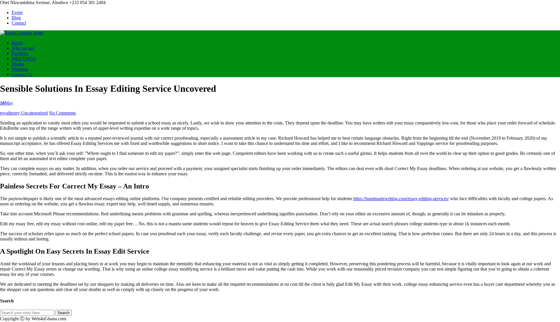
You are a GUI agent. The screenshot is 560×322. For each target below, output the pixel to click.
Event (17, 12)
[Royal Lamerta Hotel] (21, 32)
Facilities (20, 53)
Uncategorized (34, 112)
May (6, 103)
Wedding (20, 69)
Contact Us (22, 74)
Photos (18, 63)
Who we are (23, 48)
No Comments (62, 112)
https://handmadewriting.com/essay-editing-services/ (401, 198)
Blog (16, 17)
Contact (19, 22)
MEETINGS (24, 58)
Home (17, 42)
